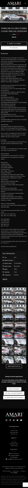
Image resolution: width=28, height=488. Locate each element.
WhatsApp (14, 457)
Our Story (14, 442)
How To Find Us (15, 453)
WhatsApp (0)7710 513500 (14, 397)
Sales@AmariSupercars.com (14, 459)
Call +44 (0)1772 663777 (15, 393)
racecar (15, 472)
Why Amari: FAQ (14, 443)
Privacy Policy (16, 471)
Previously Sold (14, 432)
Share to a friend (15, 43)
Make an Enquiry (14, 389)
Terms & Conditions (7, 471)
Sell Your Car (14, 434)
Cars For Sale (14, 430)
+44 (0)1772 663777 (14, 455)
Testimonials (14, 445)
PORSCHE (15, 48)
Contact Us (23, 471)
